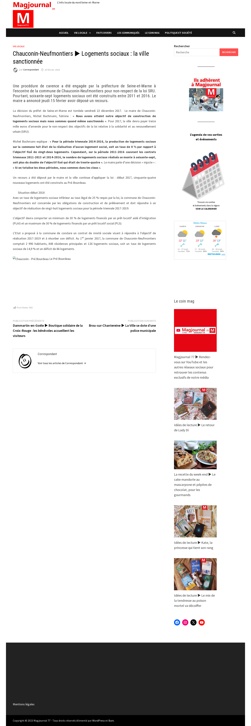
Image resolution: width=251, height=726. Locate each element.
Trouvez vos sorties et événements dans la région (206, 205)
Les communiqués (128, 32)
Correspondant (31, 69)
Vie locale (80, 32)
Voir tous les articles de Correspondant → (62, 363)
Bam (111, 720)
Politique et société (178, 32)
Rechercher (182, 46)
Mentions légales (23, 704)
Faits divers (104, 32)
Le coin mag (152, 32)
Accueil (64, 32)
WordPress (98, 720)
